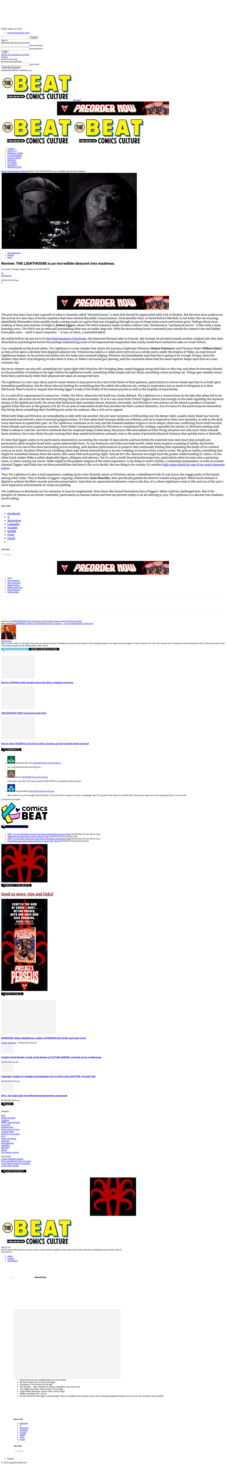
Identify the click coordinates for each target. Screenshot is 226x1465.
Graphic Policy (7, 1131)
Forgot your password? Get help (15, 54)
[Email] (61, 287)
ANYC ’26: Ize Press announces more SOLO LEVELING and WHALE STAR (39, 839)
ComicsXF (5, 1125)
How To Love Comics (10, 1134)
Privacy (4, 57)
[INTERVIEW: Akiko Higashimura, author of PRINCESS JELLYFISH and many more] (28, 1033)
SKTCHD (5, 1148)
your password (36, 48)
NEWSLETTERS (14, 167)
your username (36, 45)
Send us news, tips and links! (27, 894)
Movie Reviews (14, 583)
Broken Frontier (8, 1118)
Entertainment (13, 171)
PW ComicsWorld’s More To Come (16, 1161)
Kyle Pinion (6, 275)
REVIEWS (11, 160)
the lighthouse (13, 590)
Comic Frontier (13, 1122)
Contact (10, 1258)
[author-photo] (8, 639)
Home (4, 171)
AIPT (3, 1115)
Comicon (5, 1120)
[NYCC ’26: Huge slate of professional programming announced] (7, 1091)
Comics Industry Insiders (12, 1159)
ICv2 (3, 1136)
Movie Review (13, 580)
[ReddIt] (51, 287)
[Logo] (37, 144)
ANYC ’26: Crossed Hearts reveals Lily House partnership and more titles (39, 834)
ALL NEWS (12, 165)
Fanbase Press (7, 1127)
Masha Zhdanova (8, 1043)
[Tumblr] (72, 287)
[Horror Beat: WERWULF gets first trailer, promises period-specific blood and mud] (18, 739)
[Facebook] (6, 287)
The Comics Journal (10, 1152)
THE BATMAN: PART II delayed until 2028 (23, 713)
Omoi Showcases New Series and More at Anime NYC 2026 (33, 841)
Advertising (12, 1261)
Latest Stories (18, 826)
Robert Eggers (13, 585)
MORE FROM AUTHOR (44, 649)
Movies (24, 171)
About (10, 1256)
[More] (84, 287)
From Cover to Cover (10, 1129)
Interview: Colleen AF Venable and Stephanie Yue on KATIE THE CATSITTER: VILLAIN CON (48, 1076)
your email (34, 64)
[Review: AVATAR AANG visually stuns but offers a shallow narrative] (18, 678)
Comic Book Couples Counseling (15, 1163)
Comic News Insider (10, 1166)
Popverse (5, 1141)
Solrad (4, 1150)
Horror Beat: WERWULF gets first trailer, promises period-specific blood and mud (45, 743)
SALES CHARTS (14, 158)
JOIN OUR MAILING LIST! (18, 33)
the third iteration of (66, 338)
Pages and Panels (8, 1138)
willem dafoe (13, 592)
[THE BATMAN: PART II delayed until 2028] (18, 708)
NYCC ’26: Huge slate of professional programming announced (34, 1095)
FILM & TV (12, 151)
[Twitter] (17, 287)
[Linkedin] (39, 287)
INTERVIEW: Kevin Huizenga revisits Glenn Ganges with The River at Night (48, 621)
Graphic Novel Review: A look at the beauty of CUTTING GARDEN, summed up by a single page (51, 1057)
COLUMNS (12, 162)
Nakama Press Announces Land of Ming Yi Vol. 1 (28, 836)
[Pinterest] (28, 287)
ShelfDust (5, 1145)
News (9, 257)
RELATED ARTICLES (15, 649)
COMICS (11, 149)
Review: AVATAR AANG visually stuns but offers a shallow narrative (37, 682)
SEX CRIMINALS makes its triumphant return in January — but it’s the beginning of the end (52, 623)
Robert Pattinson (14, 587)
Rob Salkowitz (7, 1143)
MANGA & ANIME (15, 153)
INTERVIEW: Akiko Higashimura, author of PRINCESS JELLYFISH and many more (43, 1038)
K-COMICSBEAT (14, 155)
